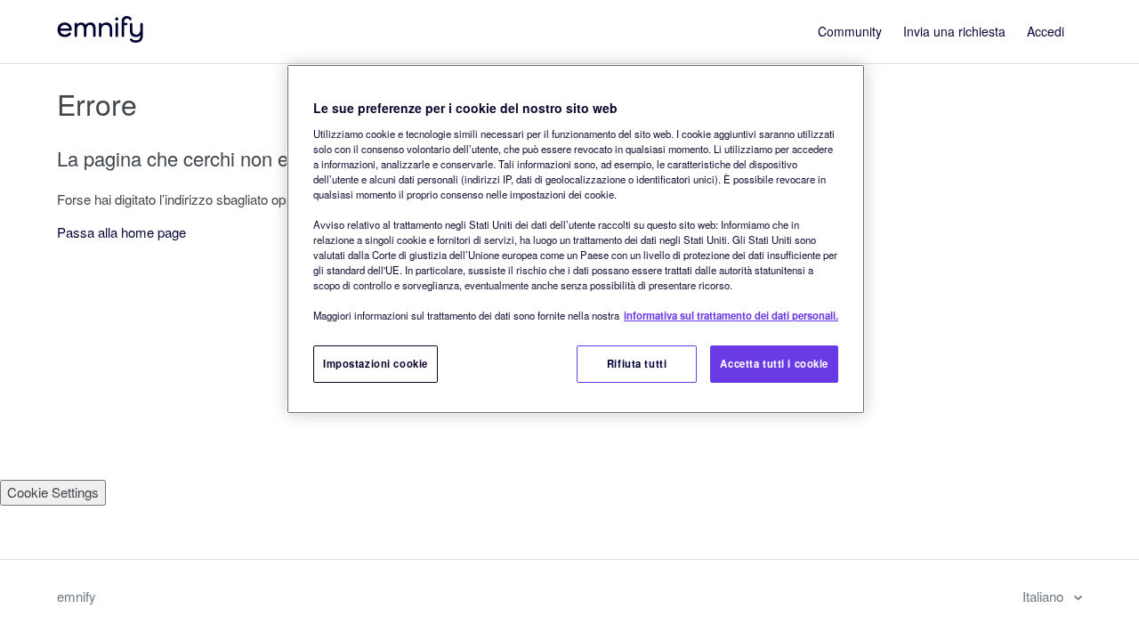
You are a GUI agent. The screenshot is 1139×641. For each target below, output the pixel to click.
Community (850, 31)
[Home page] (101, 37)
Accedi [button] (1045, 31)
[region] (576, 239)
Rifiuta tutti (636, 363)
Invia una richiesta (954, 31)
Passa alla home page (121, 232)
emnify (76, 596)
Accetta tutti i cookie (774, 363)
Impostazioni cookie (375, 363)
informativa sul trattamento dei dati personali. (731, 315)
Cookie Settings (53, 492)
